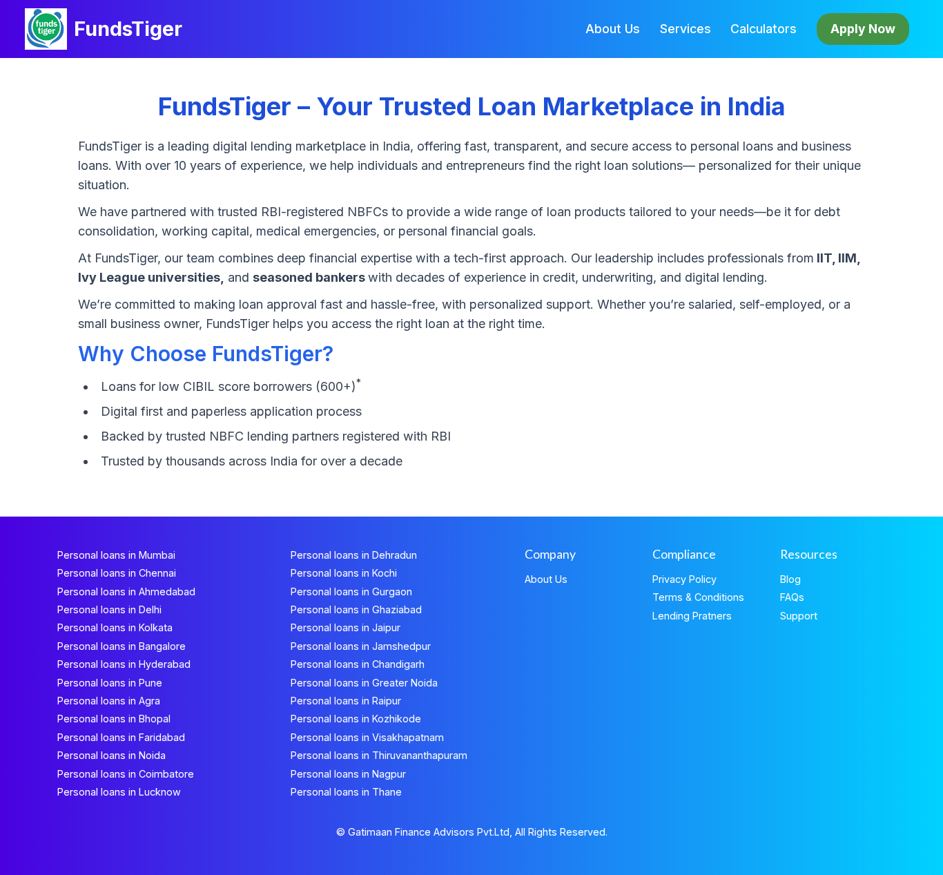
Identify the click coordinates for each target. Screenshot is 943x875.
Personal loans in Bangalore (121, 646)
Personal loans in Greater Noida (364, 683)
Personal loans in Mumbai (116, 555)
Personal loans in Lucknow (119, 792)
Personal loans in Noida (111, 755)
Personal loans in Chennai (116, 573)
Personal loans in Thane (346, 792)
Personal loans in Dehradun (354, 555)
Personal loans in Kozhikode (356, 718)
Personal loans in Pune (109, 683)
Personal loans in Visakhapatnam (367, 737)
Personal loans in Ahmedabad (126, 591)
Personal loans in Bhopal (114, 718)
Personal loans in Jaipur (345, 627)
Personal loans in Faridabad (121, 737)
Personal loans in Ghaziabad (356, 609)
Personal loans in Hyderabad (124, 664)
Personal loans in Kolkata (115, 627)
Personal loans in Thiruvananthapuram (379, 755)
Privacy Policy (684, 579)
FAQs (792, 597)
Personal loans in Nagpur (348, 774)
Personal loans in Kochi (344, 573)
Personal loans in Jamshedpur (361, 646)
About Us (612, 28)
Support (798, 616)
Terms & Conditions (698, 597)
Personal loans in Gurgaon (351, 591)
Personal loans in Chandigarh (358, 664)
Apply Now (862, 28)
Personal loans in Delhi (109, 609)
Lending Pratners (692, 616)
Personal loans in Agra (108, 700)
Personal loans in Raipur (346, 700)
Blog (790, 579)
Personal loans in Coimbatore (125, 774)
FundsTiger (128, 29)
